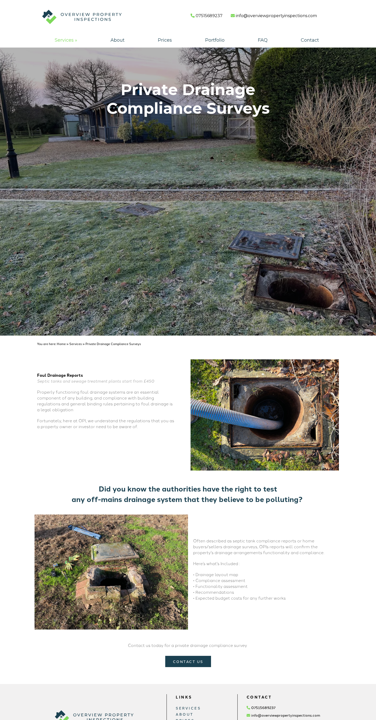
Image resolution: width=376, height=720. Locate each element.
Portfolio (215, 40)
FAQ (263, 40)
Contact (310, 40)
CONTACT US (188, 661)
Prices (165, 40)
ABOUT (185, 714)
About (117, 40)
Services (66, 40)
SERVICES (188, 708)
